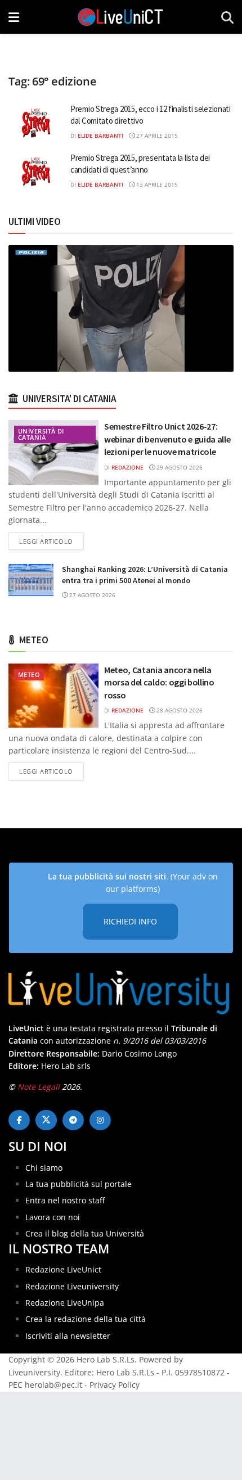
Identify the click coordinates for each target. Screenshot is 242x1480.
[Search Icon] (227, 17)
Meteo (29, 674)
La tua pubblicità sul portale (78, 1184)
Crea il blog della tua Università (84, 1233)
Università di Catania (41, 434)
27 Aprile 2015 (156, 135)
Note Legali (38, 1086)
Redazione (127, 467)
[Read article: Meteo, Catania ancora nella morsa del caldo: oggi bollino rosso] (53, 696)
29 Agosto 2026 (179, 467)
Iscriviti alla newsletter (67, 1335)
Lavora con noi (52, 1217)
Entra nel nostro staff (65, 1200)
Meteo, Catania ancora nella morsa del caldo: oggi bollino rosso (159, 682)
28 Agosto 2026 (179, 710)
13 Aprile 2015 (156, 184)
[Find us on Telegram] (73, 1120)
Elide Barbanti (100, 135)
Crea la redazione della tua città (85, 1319)
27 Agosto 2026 (91, 595)
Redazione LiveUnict (63, 1269)
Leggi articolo (51, 540)
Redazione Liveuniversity (72, 1286)
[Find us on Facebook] (19, 1120)
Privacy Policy (114, 1384)
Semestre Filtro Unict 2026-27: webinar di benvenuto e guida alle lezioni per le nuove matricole (167, 439)
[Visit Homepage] (120, 17)
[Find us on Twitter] (46, 1120)
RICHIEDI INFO (130, 921)
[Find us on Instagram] (100, 1120)
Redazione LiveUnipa (64, 1302)
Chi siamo (43, 1167)
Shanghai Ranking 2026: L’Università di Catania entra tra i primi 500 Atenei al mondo (145, 574)
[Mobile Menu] (13, 17)
